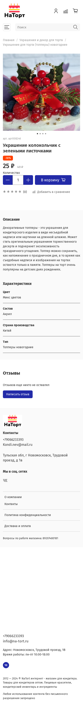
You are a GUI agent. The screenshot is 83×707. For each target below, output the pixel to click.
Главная (8, 40)
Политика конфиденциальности (27, 515)
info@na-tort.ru (15, 641)
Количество (11, 173)
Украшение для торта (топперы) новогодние (35, 44)
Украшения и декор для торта (41, 40)
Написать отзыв (17, 394)
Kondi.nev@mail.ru (17, 445)
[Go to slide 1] (37, 133)
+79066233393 (13, 440)
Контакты (11, 504)
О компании (13, 497)
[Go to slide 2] (40, 133)
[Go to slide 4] (45, 133)
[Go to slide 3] (42, 133)
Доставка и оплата (17, 526)
